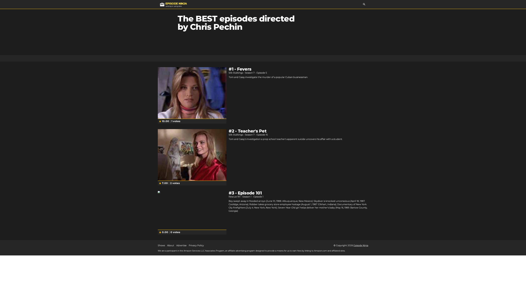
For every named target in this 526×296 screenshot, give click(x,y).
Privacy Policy (196, 245)
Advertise (181, 245)
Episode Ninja (361, 245)
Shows (161, 245)
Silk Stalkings (236, 73)
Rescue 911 (234, 196)
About (170, 245)
